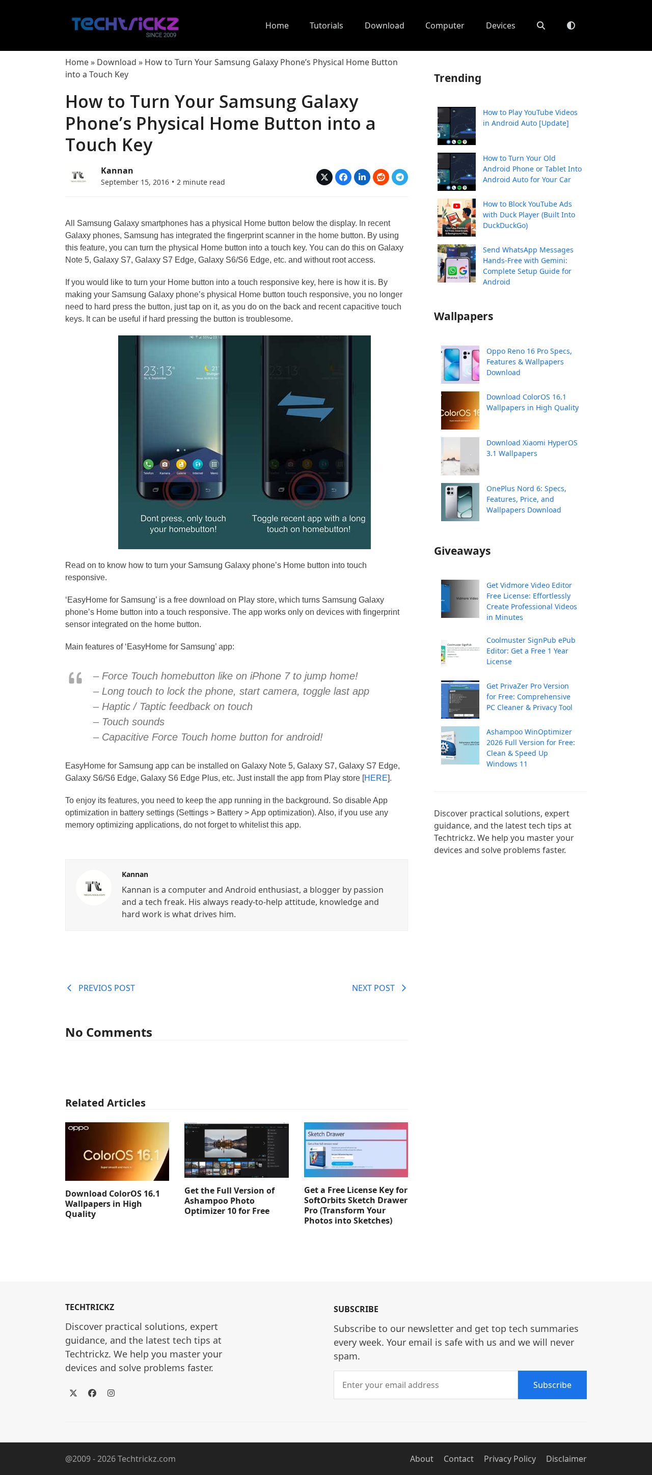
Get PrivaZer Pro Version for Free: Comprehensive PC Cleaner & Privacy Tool (529, 696)
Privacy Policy (510, 1458)
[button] (541, 25)
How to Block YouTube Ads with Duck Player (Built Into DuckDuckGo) (529, 214)
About (421, 1458)
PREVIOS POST (106, 988)
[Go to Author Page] (78, 175)
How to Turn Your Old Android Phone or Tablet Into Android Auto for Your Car (532, 168)
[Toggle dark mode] (571, 25)
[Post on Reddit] (381, 177)
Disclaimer (566, 1458)
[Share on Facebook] (343, 177)
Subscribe (552, 1385)
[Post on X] (324, 177)
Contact (459, 1458)
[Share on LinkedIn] (362, 177)
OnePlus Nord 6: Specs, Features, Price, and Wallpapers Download (526, 499)
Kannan (117, 170)
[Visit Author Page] (94, 886)
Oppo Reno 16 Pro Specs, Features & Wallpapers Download (529, 361)
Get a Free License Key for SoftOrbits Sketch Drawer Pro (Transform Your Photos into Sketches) (356, 1205)
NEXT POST (373, 988)
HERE (376, 778)
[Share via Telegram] (400, 177)
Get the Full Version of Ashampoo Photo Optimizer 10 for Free (229, 1200)
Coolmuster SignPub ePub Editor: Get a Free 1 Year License (531, 650)
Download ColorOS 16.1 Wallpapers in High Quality (112, 1203)
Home (77, 62)
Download (117, 62)
